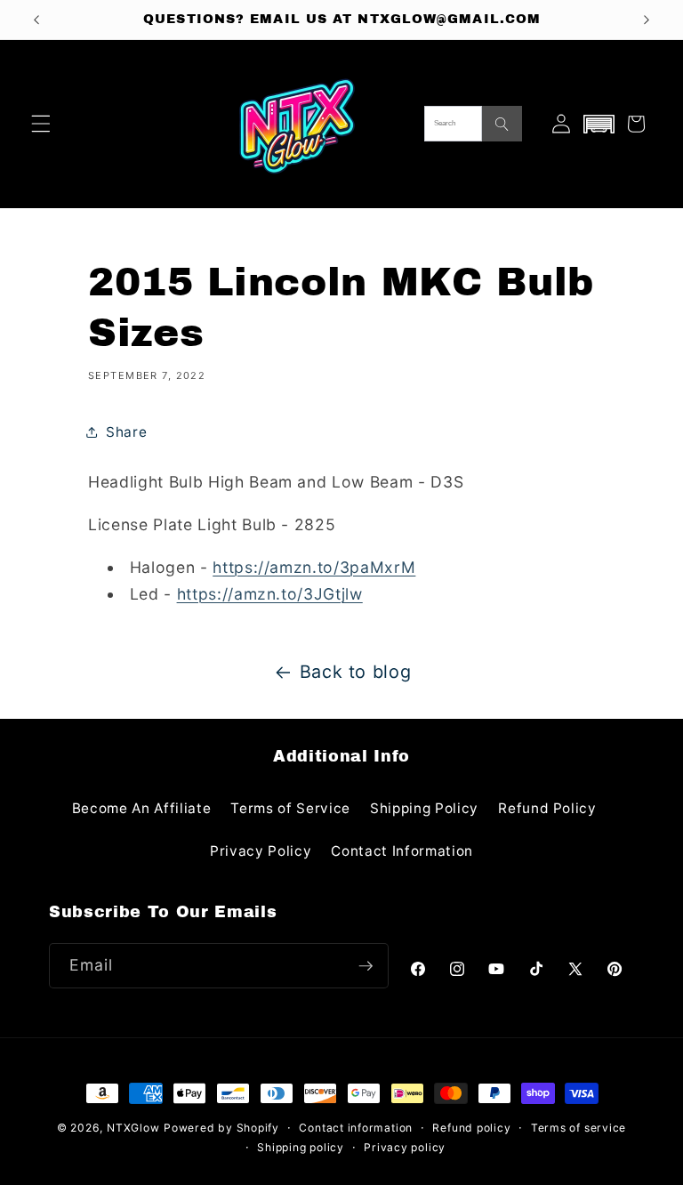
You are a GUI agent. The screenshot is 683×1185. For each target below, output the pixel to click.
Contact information (356, 1127)
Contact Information (402, 850)
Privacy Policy (260, 850)
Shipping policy (300, 1147)
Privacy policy (405, 1147)
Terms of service (578, 1127)
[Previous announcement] (36, 19)
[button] (41, 123)
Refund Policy (547, 808)
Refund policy (471, 1127)
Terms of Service (290, 808)
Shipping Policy (424, 808)
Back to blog (356, 671)
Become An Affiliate (142, 808)
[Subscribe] (365, 966)
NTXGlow (133, 1127)
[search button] (502, 123)
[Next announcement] (646, 19)
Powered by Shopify (221, 1127)
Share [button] (126, 431)
